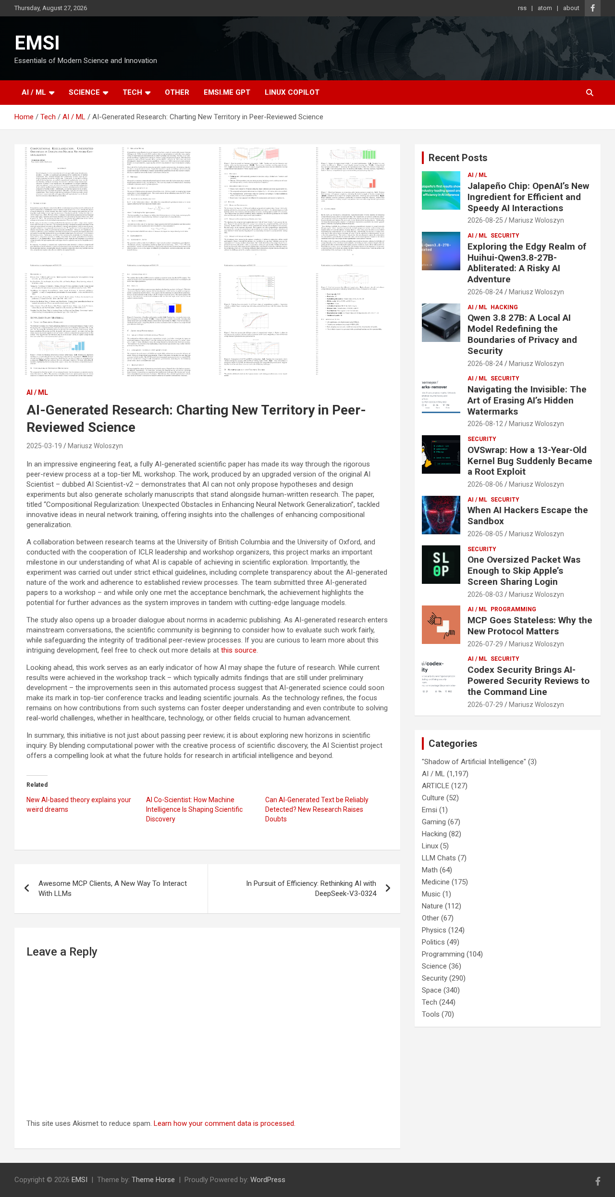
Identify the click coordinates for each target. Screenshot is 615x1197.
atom (545, 8)
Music (431, 894)
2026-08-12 (485, 424)
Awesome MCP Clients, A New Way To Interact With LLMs (112, 888)
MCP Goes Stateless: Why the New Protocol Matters (529, 626)
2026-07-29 (485, 644)
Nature (432, 906)
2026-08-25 (485, 220)
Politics (433, 942)
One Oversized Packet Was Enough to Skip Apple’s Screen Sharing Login (523, 570)
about (571, 8)
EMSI (37, 43)
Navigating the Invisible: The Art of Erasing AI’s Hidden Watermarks (527, 400)
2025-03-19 (44, 446)
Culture (433, 798)
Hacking (504, 307)
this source (239, 650)
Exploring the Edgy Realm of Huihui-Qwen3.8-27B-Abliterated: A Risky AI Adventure (526, 263)
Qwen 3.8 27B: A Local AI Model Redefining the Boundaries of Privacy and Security (522, 334)
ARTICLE (435, 785)
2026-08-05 (485, 534)
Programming (513, 609)
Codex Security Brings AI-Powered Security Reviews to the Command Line (528, 680)
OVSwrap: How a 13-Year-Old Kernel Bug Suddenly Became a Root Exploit (529, 461)
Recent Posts (458, 158)
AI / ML (34, 92)
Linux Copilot (292, 92)
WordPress (267, 1179)
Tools (431, 1014)
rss (522, 8)
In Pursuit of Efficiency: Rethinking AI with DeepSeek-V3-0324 (311, 888)
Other (177, 92)
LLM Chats (439, 858)
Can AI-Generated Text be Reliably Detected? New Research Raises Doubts (317, 809)
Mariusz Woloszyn (95, 446)
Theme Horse (153, 1179)
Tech (132, 92)
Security (505, 235)
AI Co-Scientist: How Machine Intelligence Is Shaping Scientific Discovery (194, 809)
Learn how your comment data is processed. (224, 1123)
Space (432, 990)
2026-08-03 (485, 594)
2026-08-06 (485, 484)
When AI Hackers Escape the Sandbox (527, 515)
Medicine (436, 882)
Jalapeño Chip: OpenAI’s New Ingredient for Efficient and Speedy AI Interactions (528, 197)
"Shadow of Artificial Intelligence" (474, 761)
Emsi (429, 810)
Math (430, 870)
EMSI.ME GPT (227, 92)
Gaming (434, 822)
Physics (434, 930)
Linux (430, 846)
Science (84, 92)
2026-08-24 (485, 292)
